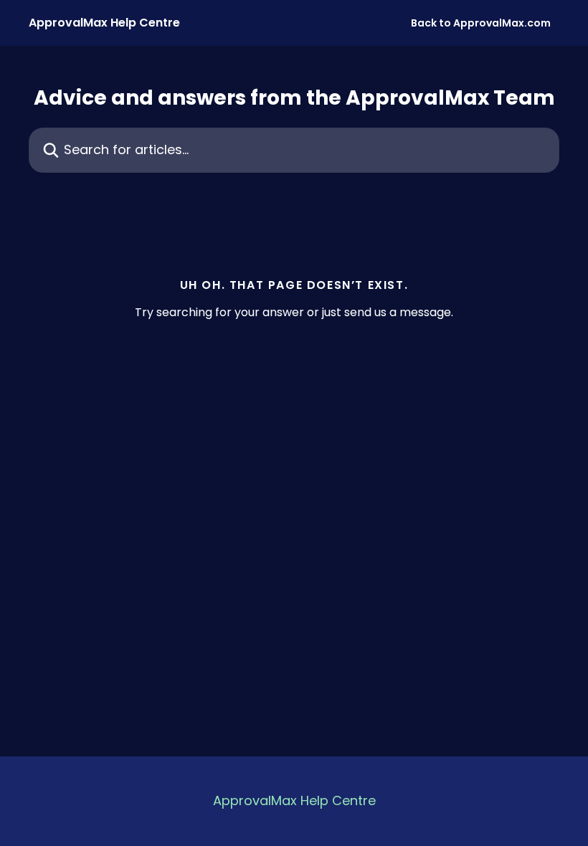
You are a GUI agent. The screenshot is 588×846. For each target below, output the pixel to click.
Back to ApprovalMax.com (481, 23)
